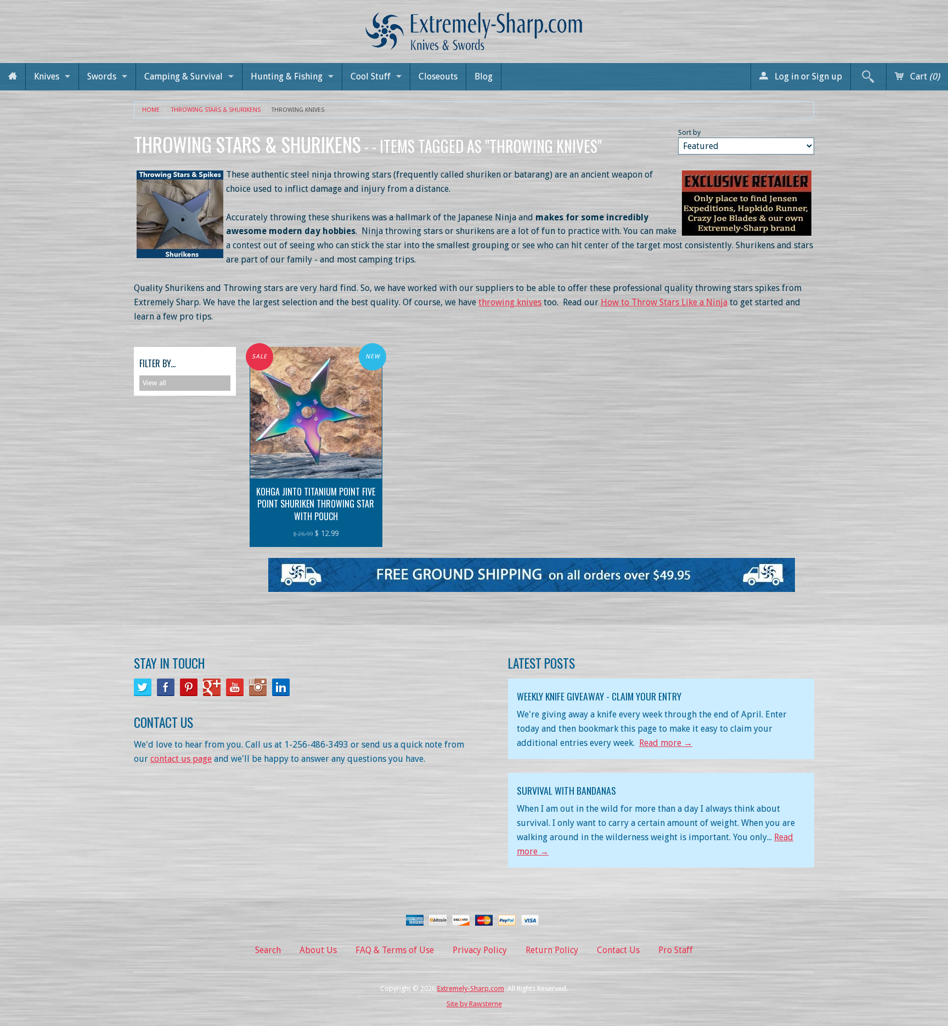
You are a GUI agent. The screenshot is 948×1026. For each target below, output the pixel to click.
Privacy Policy (480, 950)
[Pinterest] (189, 687)
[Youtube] (235, 687)
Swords (101, 76)
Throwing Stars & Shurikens (216, 110)
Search (268, 950)
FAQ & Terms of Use (395, 950)
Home (151, 110)
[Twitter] (142, 687)
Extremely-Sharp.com (470, 988)
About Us (318, 950)
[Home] (12, 76)
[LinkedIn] (281, 687)
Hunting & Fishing (287, 76)
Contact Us (618, 950)
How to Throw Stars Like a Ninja (664, 302)
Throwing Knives (298, 110)
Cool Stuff (371, 76)
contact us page (181, 759)
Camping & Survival (183, 76)
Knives (46, 76)
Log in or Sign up (807, 76)
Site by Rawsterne (474, 1004)
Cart (924, 76)
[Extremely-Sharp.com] (474, 27)
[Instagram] (258, 687)
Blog (484, 76)
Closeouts (438, 76)
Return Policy (552, 950)
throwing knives (509, 302)
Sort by (689, 132)
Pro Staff (675, 950)
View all (154, 383)
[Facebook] (165, 687)
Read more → (665, 743)
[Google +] (212, 687)
